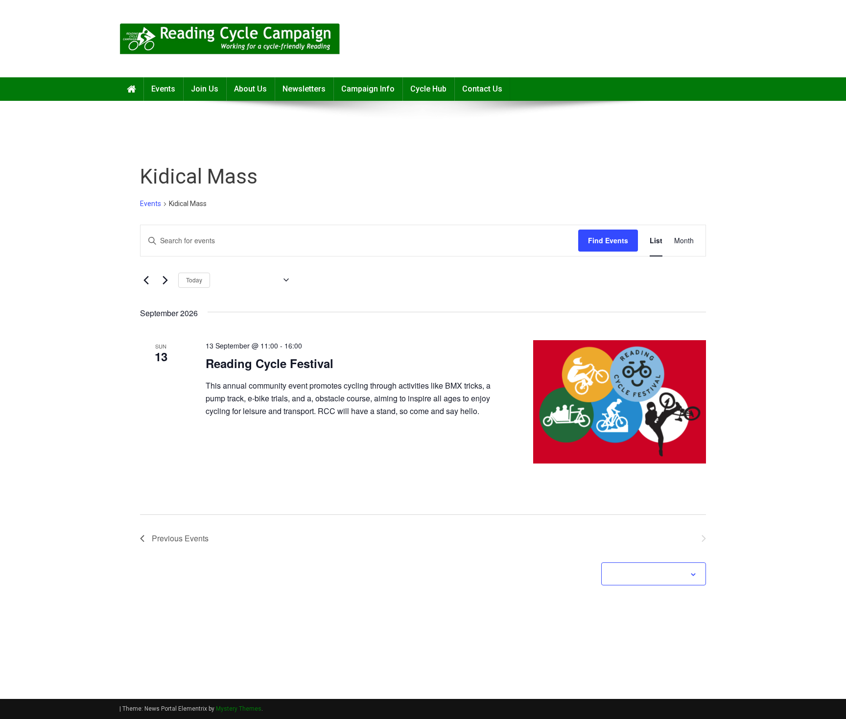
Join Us (204, 88)
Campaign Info (368, 88)
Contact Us (482, 88)
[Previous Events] (146, 280)
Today (194, 280)
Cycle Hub (428, 88)
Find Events (608, 240)
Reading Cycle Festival (269, 363)
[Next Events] (165, 280)
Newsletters (304, 88)
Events (163, 88)
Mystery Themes (238, 708)
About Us (250, 88)
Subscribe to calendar (648, 575)
